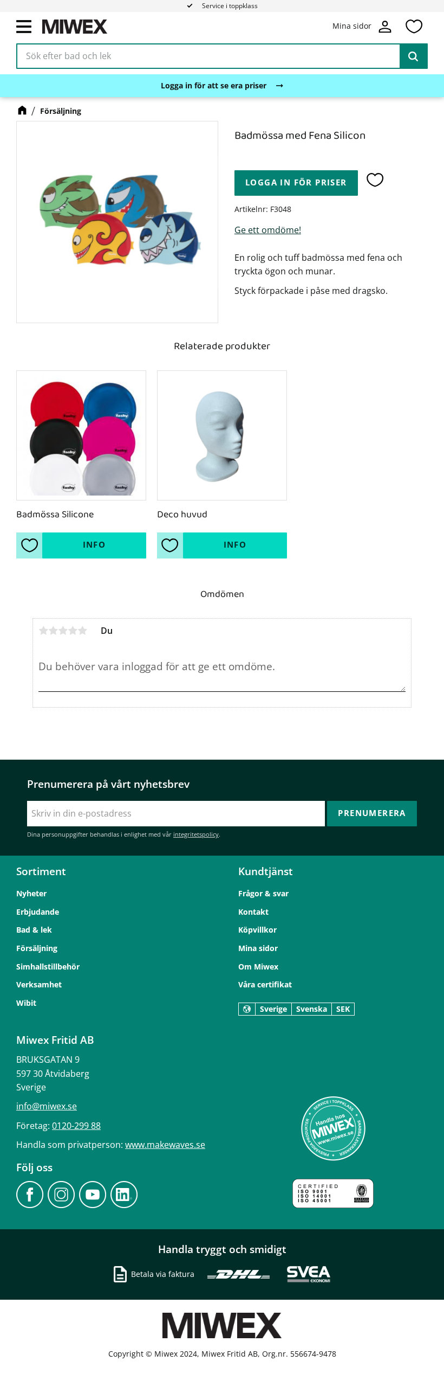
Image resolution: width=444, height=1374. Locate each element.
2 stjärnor (53, 630)
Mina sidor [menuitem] (258, 948)
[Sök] (413, 56)
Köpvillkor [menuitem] (257, 929)
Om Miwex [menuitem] (258, 966)
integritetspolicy (196, 834)
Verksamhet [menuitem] (39, 984)
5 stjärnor (82, 630)
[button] (24, 26)
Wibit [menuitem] (26, 1003)
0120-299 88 (76, 1126)
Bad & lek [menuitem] (34, 929)
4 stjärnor (72, 630)
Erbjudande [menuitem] (37, 912)
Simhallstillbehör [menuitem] (48, 966)
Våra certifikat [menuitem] (265, 984)
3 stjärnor (63, 630)
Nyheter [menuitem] (31, 893)
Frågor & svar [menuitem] (263, 893)
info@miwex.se (46, 1106)
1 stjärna (43, 630)
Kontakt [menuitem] (253, 912)
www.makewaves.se (165, 1145)
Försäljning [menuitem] (36, 948)
